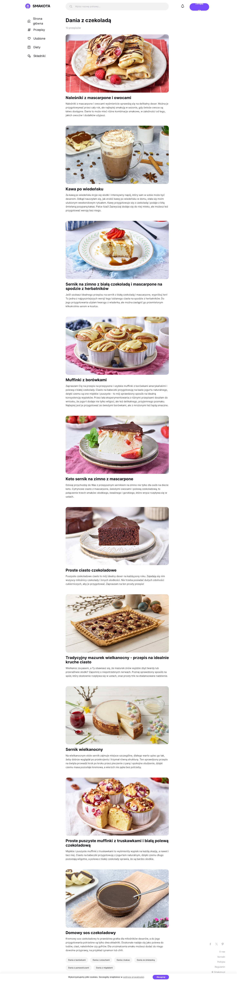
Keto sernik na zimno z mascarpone (99, 479)
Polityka (221, 962)
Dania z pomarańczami (78, 967)
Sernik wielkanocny (84, 749)
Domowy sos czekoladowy (91, 932)
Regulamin (220, 967)
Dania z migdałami (104, 967)
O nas (222, 951)
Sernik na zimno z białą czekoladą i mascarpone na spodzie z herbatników (114, 286)
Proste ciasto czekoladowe (91, 570)
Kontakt (221, 957)
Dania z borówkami (77, 960)
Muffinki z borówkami (86, 379)
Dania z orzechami (101, 960)
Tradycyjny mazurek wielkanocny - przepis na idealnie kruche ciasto (117, 659)
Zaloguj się (199, 7)
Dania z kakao (123, 960)
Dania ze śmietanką (146, 960)
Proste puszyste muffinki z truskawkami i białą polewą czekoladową (117, 843)
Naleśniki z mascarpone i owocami (98, 97)
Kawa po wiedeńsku (84, 189)
